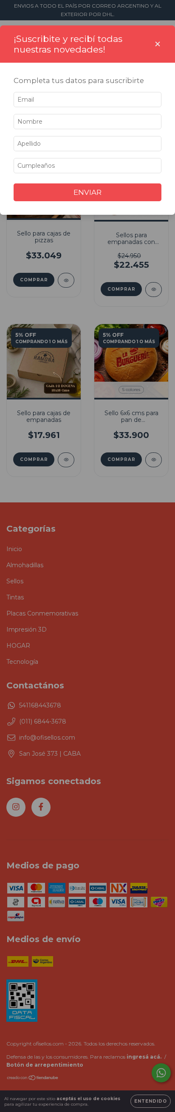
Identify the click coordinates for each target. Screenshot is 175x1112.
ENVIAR (87, 192)
